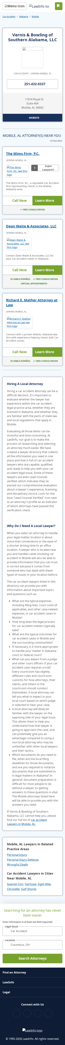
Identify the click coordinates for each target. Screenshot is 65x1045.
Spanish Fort (15, 884)
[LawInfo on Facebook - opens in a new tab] (17, 1013)
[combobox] (32, 931)
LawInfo (8, 982)
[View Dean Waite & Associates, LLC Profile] (19, 243)
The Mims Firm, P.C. (23, 153)
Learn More (44, 200)
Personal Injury (17, 855)
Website (34, 117)
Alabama (23, 16)
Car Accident (9, 16)
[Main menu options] (14, 6)
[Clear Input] (58, 931)
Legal (6, 992)
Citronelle (13, 889)
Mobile (35, 16)
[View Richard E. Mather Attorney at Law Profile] (19, 322)
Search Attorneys (32, 958)
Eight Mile (44, 884)
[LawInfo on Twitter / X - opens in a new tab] (27, 1013)
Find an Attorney (14, 972)
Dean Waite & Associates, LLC (31, 226)
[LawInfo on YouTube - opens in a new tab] (38, 1013)
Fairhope (30, 884)
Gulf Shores (28, 889)
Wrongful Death (17, 864)
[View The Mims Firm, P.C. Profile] (17, 171)
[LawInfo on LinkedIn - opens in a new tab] (48, 1013)
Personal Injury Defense (22, 860)
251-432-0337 (34, 84)
